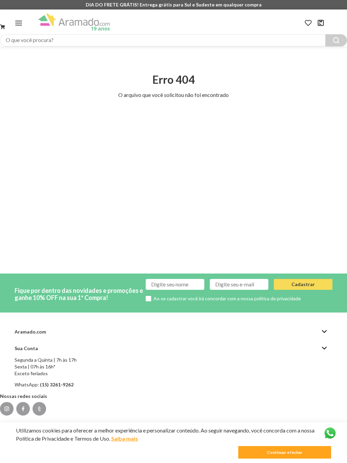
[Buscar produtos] (336, 40)
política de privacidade (277, 298)
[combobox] (173, 40)
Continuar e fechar (284, 452)
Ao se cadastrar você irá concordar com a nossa (227, 298)
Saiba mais (124, 438)
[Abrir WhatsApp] (330, 433)
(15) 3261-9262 (57, 384)
